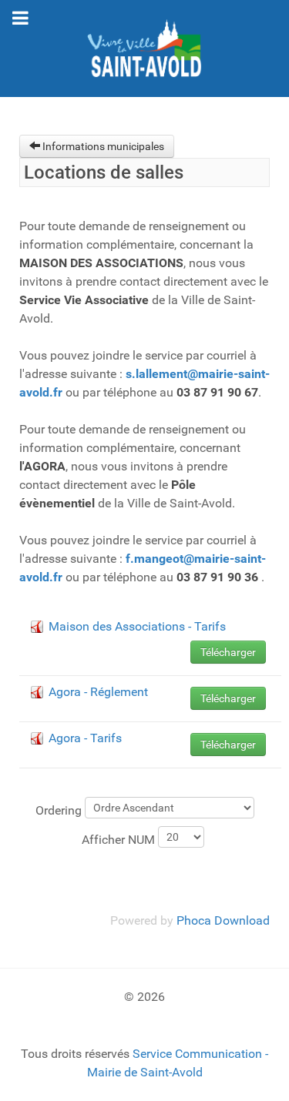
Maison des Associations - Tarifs (137, 626)
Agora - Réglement (98, 691)
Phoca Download (223, 920)
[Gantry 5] (144, 48)
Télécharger (228, 652)
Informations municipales (102, 146)
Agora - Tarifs (85, 738)
